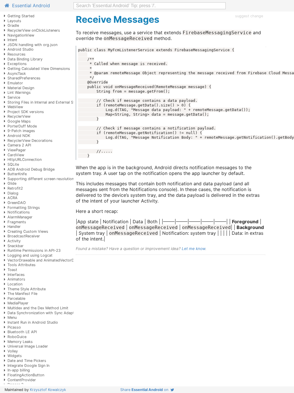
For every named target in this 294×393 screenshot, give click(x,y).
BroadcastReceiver (23, 236)
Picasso (14, 327)
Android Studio (20, 49)
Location (14, 284)
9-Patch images (21, 131)
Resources (16, 54)
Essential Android (29, 5)
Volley (12, 351)
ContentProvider (21, 380)
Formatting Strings (23, 207)
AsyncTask (16, 73)
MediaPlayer (17, 303)
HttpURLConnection (24, 159)
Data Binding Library (24, 59)
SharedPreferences (23, 78)
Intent (12, 40)
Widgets (14, 356)
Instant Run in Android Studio (32, 322)
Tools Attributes (21, 265)
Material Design (20, 88)
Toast (12, 270)
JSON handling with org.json (32, 45)
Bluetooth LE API (22, 332)
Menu (12, 317)
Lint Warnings (19, 92)
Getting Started (20, 16)
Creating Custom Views (27, 231)
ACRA (12, 198)
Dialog (12, 193)
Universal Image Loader (27, 346)
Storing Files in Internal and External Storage (46, 102)
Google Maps (19, 121)
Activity (14, 241)
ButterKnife (17, 174)
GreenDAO (16, 203)
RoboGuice (16, 337)
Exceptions (17, 64)
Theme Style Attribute (26, 289)
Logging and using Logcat (30, 255)
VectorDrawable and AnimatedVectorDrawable (47, 260)
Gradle (13, 25)
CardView (15, 155)
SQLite (13, 164)
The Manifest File (22, 293)
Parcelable (16, 298)
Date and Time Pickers (26, 360)
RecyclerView (18, 116)
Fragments (16, 222)
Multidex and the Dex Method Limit (37, 308)
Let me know (193, 248)
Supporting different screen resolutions (41, 179)
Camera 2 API (19, 145)
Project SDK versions (25, 112)
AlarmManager (19, 217)
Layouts (14, 21)
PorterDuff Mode (22, 126)
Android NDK (18, 135)
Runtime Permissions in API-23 (34, 250)
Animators (16, 279)
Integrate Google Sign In (28, 365)
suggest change (249, 16)
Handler (14, 226)
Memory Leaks (20, 341)
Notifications (18, 212)
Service (13, 97)
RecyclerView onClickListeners (33, 30)
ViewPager (16, 150)
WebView (15, 107)
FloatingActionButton (25, 375)
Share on (145, 390)
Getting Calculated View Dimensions (38, 68)
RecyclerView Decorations (30, 140)
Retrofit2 (15, 188)
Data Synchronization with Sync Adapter (42, 313)
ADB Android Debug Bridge (31, 169)
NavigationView (20, 35)
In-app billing (18, 370)
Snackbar (15, 246)
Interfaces (16, 274)
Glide (11, 183)
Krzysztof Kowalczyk (48, 390)
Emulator (15, 83)
